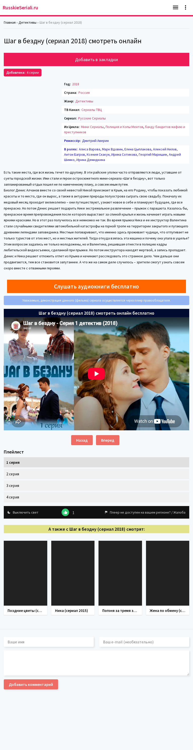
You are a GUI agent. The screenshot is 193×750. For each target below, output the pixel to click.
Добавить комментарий (31, 684)
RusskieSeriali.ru (20, 7)
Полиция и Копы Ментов (124, 126)
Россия (84, 92)
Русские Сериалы (92, 118)
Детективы (84, 101)
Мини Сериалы (92, 126)
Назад (82, 440)
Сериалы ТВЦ (91, 109)
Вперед (107, 440)
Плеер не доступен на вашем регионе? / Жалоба (147, 512)
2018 (75, 84)
